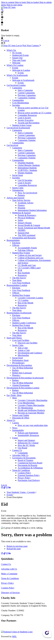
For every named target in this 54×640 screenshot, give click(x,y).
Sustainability (18, 430)
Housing (21, 208)
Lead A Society (24, 118)
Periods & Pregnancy (27, 215)
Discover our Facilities (27, 343)
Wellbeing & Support (21, 213)
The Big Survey (19, 278)
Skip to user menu (14, 5)
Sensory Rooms (25, 223)
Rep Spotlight (24, 273)
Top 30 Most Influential (22, 368)
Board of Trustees (25, 460)
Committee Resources (27, 115)
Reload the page (14, 548)
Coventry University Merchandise (32, 400)
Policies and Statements (28, 433)
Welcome (16, 63)
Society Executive (26, 120)
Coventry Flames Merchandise (31, 405)
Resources (22, 275)
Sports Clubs (17, 188)
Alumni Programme (20, 385)
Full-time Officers (25, 250)
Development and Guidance (30, 353)
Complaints (23, 453)
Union (15, 438)
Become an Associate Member (31, 413)
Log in (6, 40)
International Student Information (32, 210)
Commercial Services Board (30, 463)
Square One (17, 58)
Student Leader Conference (24, 323)
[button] (2, 10)
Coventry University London (30, 298)
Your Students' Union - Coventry (21, 492)
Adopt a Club (24, 350)
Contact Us (17, 450)
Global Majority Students (29, 165)
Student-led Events (20, 55)
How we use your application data (33, 425)
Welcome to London (21, 70)
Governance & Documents (24, 458)
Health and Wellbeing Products (31, 410)
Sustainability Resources (28, 435)
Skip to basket (33, 2)
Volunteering (17, 190)
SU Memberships (25, 408)
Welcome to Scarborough (23, 80)
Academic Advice (25, 203)
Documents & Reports (27, 465)
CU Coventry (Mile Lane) (29, 268)
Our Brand (22, 448)
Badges (15, 370)
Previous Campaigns (27, 95)
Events (15, 68)
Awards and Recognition (28, 123)
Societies (16, 105)
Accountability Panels (27, 248)
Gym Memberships (20, 103)
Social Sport (17, 175)
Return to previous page (17, 546)
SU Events (17, 53)
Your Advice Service (21, 200)
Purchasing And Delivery (29, 480)
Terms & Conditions (21, 470)
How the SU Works (26, 445)
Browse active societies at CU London (34, 113)
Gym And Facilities (20, 340)
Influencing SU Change (28, 443)
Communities (18, 100)
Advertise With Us (20, 455)
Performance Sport (20, 360)
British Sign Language (22, 373)
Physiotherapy (18, 363)
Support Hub (23, 233)
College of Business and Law (30, 258)
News (14, 428)
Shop (14, 398)
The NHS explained (26, 235)
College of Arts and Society (30, 255)
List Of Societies (25, 180)
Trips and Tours (19, 60)
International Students (27, 168)
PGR (20, 270)
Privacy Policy (24, 478)
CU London (23, 300)
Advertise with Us (9, 569)
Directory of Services (10, 592)
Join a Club (23, 348)
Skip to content (8, 2)
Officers (15, 245)
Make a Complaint (9, 573)
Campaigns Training (26, 98)
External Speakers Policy (29, 475)
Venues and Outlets (20, 415)
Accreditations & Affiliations (30, 468)
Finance (21, 205)
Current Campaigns (26, 93)
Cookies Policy (24, 473)
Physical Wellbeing (26, 218)
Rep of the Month (25, 303)
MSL (14, 636)
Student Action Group (21, 125)
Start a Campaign (25, 90)
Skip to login (21, 2)
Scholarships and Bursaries (24, 238)
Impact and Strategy (26, 440)
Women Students (25, 173)
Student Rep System (21, 253)
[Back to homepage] (8, 7)
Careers (15, 423)
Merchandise (23, 355)
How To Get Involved (27, 193)
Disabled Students (26, 163)
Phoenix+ (16, 375)
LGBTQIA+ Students (27, 170)
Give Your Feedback (21, 283)
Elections (16, 243)
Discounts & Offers (20, 418)
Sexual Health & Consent (29, 225)
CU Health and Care (27, 265)
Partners (21, 195)
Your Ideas (17, 280)
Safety (20, 220)
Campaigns (17, 88)
